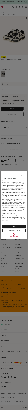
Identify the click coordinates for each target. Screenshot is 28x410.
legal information (16, 215)
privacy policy (8, 215)
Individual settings (14, 230)
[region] (14, 205)
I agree (14, 226)
